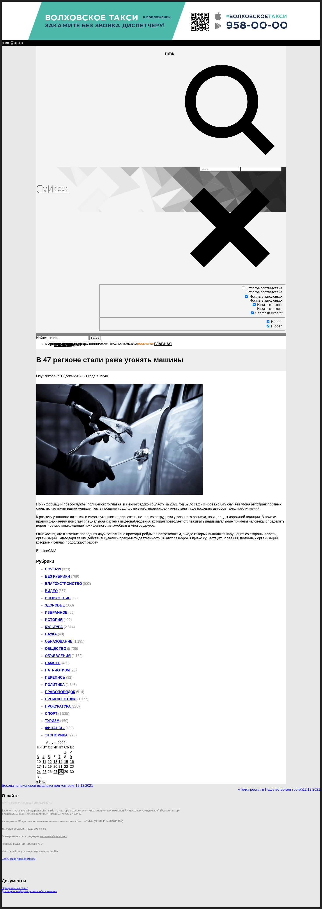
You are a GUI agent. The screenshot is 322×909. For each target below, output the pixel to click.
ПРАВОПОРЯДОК (60, 692)
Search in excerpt (268, 313)
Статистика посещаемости (18, 858)
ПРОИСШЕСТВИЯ (60, 699)
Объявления (58, 656)
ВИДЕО (51, 591)
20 (55, 766)
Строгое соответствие (264, 288)
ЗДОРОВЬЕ (55, 605)
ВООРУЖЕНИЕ (58, 598)
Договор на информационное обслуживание (29, 891)
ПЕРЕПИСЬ (55, 677)
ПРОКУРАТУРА (58, 706)
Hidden (276, 322)
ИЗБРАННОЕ (56, 612)
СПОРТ (51, 713)
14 (60, 762)
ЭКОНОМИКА (56, 735)
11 (44, 762)
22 (66, 766)
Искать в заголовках (265, 296)
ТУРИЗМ (52, 721)
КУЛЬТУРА (54, 627)
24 (39, 772)
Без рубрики (57, 576)
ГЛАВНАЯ (163, 344)
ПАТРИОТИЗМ (57, 670)
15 (66, 762)
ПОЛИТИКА (55, 685)
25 (44, 772)
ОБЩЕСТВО (55, 648)
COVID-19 (53, 569)
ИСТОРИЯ (54, 620)
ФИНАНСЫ (55, 728)
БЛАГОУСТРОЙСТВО (63, 584)
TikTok (169, 53)
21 (60, 766)
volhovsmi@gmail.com (53, 836)
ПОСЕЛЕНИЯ (65, 345)
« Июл (41, 781)
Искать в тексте (269, 305)
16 (72, 762)
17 (39, 766)
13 (55, 762)
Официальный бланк (15, 888)
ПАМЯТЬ (52, 663)
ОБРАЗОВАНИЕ (59, 641)
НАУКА (51, 634)
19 (50, 766)
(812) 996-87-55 (36, 828)
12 (50, 762)
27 (55, 772)
